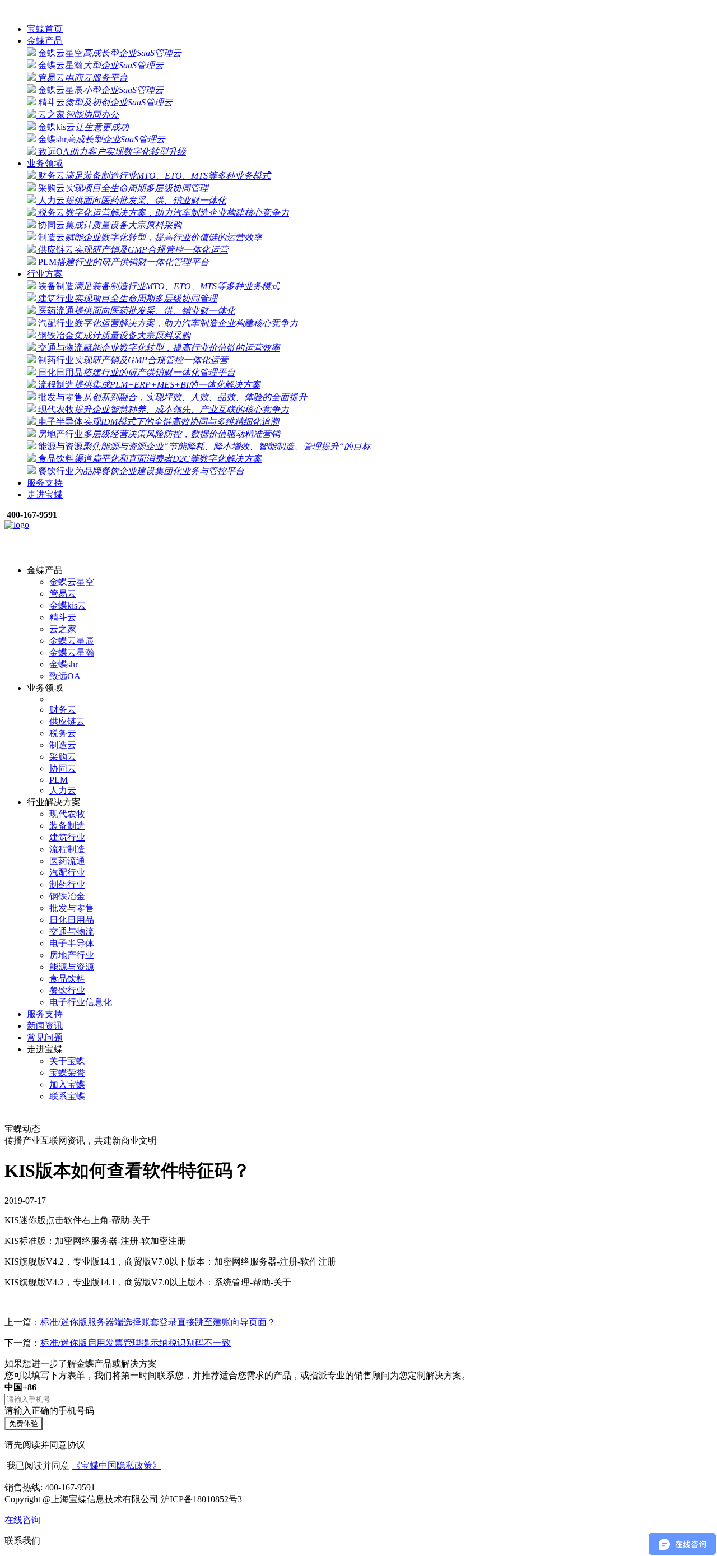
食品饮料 (149, 458)
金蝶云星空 (108, 53)
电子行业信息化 (80, 1002)
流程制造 (148, 384)
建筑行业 (126, 298)
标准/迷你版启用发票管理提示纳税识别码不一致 (135, 1343)
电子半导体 (157, 421)
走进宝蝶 (45, 494)
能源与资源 (203, 446)
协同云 (108, 225)
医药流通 (135, 310)
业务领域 (45, 163)
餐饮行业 (140, 471)
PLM (122, 262)
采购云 (122, 188)
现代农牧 (162, 409)
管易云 (82, 77)
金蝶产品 (45, 40)
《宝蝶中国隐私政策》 (116, 1465)
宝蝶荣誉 (67, 1072)
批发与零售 (171, 397)
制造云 (149, 237)
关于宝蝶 (67, 1061)
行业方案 (45, 273)
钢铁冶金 (113, 335)
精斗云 (104, 102)
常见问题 (45, 1037)
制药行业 (132, 360)
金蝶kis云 (82, 127)
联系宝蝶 (67, 1096)
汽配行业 (167, 323)
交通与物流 (158, 347)
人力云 (131, 200)
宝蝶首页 (45, 29)
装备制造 (158, 286)
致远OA (111, 151)
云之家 (77, 114)
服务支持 (45, 482)
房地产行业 (158, 434)
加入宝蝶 (67, 1084)
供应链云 (132, 249)
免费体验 (23, 1423)
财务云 (153, 175)
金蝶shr (100, 139)
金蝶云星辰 (100, 90)
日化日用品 (135, 372)
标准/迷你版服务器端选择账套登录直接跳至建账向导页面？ (158, 1322)
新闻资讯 (45, 1025)
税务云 (162, 212)
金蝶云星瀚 (100, 65)
